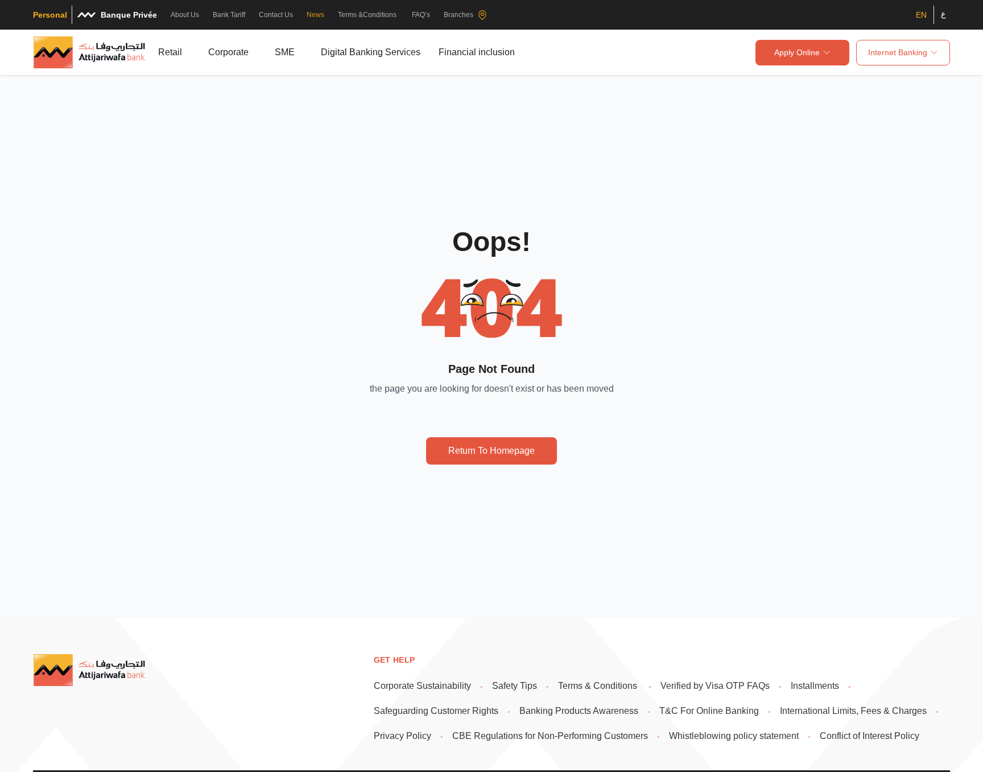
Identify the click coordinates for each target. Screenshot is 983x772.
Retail (170, 52)
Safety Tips (514, 686)
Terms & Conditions (598, 686)
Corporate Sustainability (422, 686)
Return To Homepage (491, 450)
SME (285, 52)
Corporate (228, 52)
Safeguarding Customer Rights (436, 711)
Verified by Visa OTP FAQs (715, 686)
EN (921, 14)
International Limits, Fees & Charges (853, 711)
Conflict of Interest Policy (869, 736)
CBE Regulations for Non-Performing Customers (550, 736)
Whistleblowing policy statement (734, 736)
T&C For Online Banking (709, 711)
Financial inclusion (477, 52)
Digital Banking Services (370, 52)
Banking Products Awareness (578, 711)
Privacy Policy (402, 736)
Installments (815, 686)
